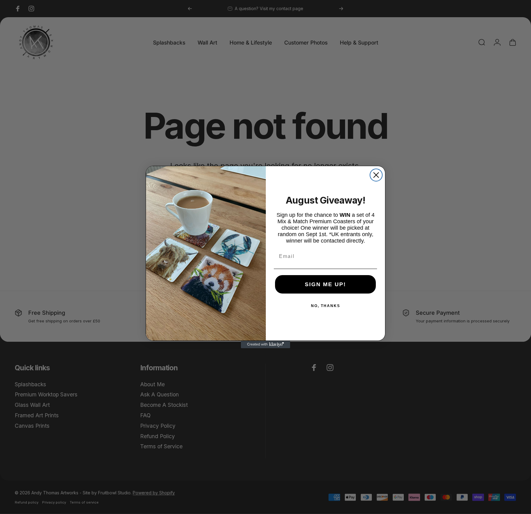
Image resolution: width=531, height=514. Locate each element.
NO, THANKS (325, 306)
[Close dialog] (376, 175)
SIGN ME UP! (325, 284)
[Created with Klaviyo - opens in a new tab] (265, 344)
